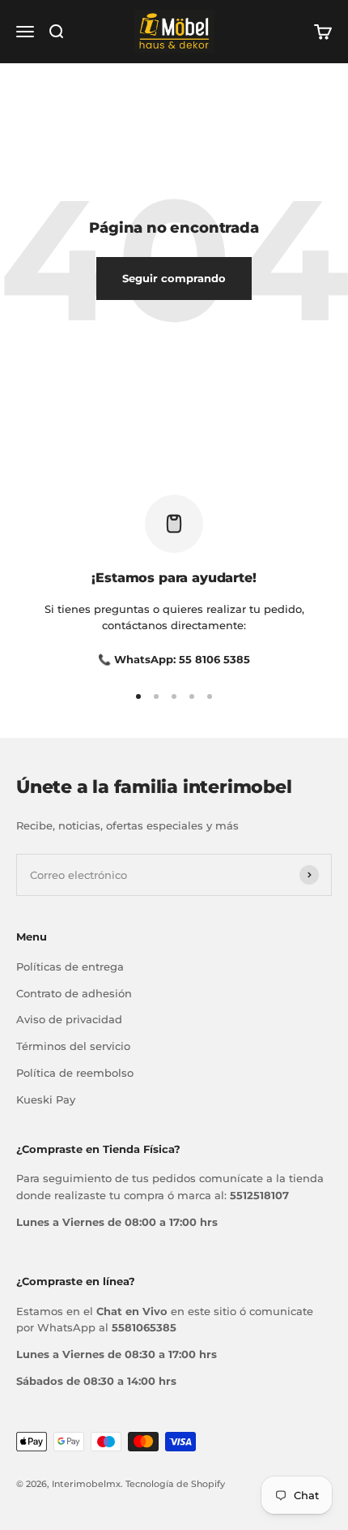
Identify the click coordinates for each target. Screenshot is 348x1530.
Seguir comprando (174, 278)
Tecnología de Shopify (175, 1483)
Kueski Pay (45, 1099)
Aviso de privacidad (69, 1019)
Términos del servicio (73, 1045)
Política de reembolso (75, 1072)
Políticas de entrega (70, 966)
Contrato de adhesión (74, 993)
